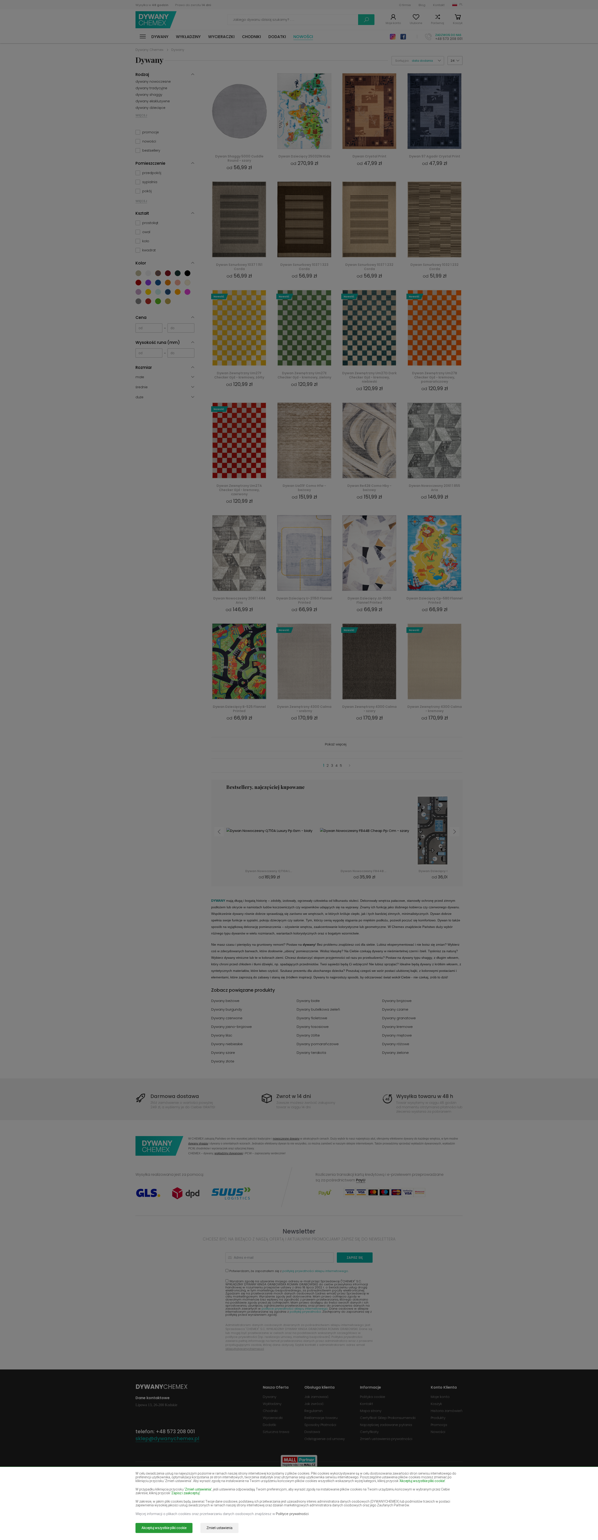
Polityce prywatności (292, 1514)
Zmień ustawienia (219, 1528)
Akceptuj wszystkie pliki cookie (164, 1528)
